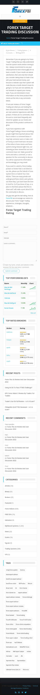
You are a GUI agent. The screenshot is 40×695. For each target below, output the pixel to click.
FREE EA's (8, 514)
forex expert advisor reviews (14, 606)
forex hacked (10, 615)
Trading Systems (20, 21)
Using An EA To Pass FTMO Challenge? (18, 388)
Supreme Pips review (12, 665)
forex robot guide (11, 629)
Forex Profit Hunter (25, 620)
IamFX (8, 348)
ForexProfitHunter (11, 620)
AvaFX (8, 361)
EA (16, 588)
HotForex (9, 332)
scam (16, 656)
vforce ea (26, 670)
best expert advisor (12, 574)
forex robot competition (23, 624)
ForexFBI (9, 198)
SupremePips (21, 660)
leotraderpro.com (11, 647)
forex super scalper (12, 638)
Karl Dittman (18, 642)
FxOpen (9, 340)
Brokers (7, 497)
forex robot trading (23, 633)
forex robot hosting (25, 629)
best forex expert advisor (13, 579)
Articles (7, 486)
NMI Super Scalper (18, 651)
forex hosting (21, 615)
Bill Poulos (22, 583)
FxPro (8, 355)
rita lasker (9, 656)
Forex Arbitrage (27, 597)
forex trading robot (26, 638)
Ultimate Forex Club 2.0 (13, 670)
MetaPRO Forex (24, 647)
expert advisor (22, 593)
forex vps (9, 642)
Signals (7, 543)
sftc (22, 656)
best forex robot (11, 583)
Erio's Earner (23, 588)
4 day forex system (11, 570)
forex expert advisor (12, 602)
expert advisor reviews (13, 597)
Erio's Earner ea (10, 593)
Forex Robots (10, 509)
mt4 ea (8, 651)
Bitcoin (30, 583)
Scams (7, 537)
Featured (8, 503)
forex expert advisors (12, 611)
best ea (22, 570)
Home (8, 38)
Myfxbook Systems (11, 526)
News (7, 532)
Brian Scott (9, 588)
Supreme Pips (10, 660)
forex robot (9, 624)
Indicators (8, 520)
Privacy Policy (27, 686)
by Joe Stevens (10, 50)
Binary (7, 492)
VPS (6, 554)
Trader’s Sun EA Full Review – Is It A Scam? (20, 401)
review (29, 651)
